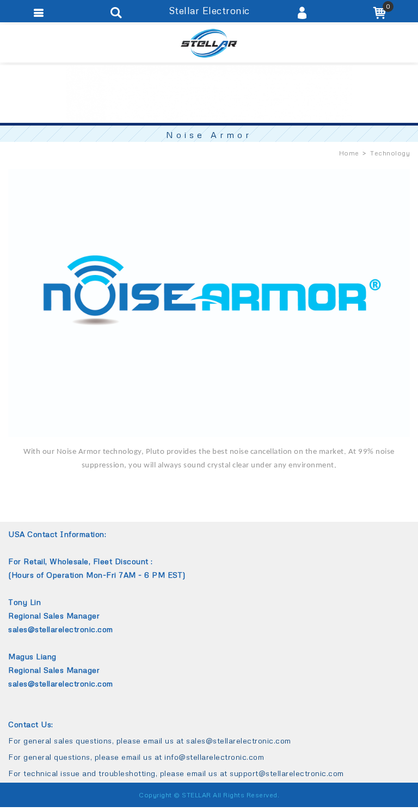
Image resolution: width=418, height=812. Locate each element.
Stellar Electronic (209, 43)
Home (349, 153)
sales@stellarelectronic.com (238, 740)
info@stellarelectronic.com (214, 756)
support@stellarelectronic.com (287, 773)
